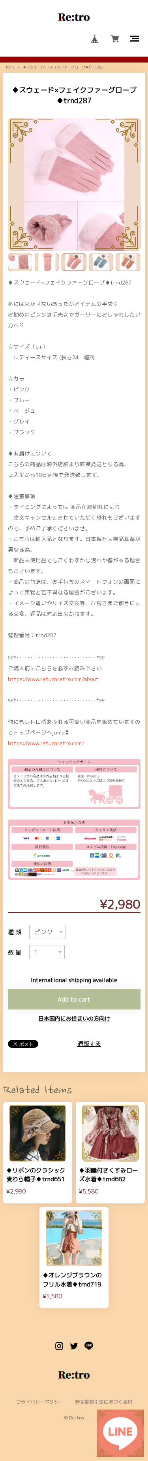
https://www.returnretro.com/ (46, 743)
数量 (15, 952)
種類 (15, 932)
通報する (89, 1044)
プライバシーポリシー (40, 1402)
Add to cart (74, 999)
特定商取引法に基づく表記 (103, 1402)
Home (9, 67)
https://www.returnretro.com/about (53, 679)
